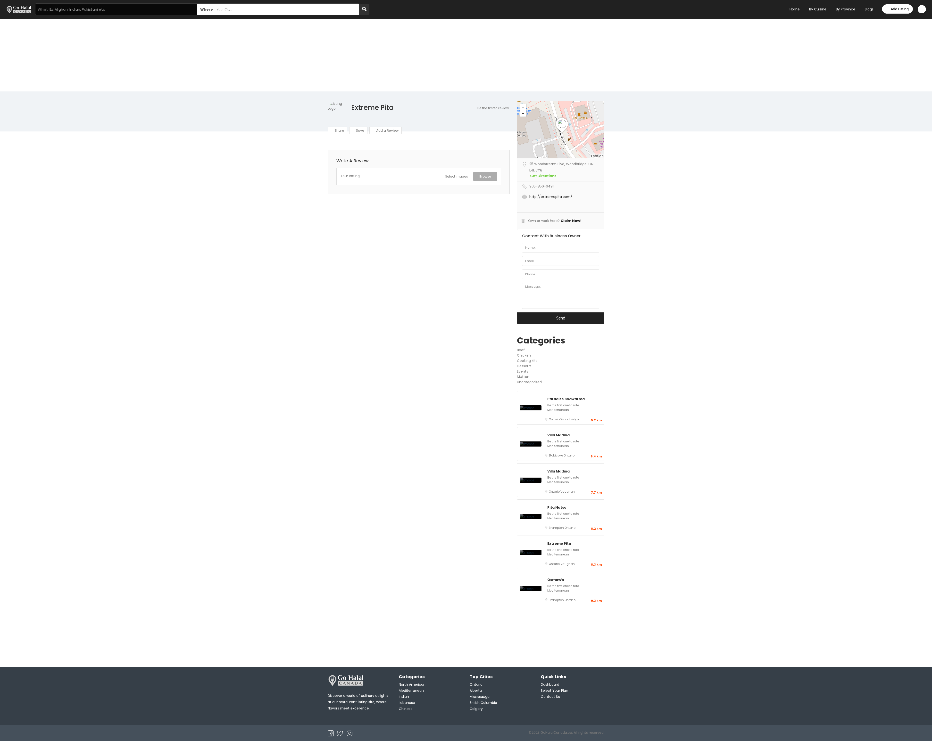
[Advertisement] (466, 55)
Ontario (554, 419)
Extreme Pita (559, 543)
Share (338, 130)
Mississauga (480, 696)
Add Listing (900, 9)
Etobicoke (556, 455)
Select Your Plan (554, 690)
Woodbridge (569, 419)
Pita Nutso (556, 507)
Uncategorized (529, 382)
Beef (521, 350)
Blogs (869, 9)
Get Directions (543, 175)
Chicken (524, 355)
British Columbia (483, 702)
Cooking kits (527, 360)
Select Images (456, 176)
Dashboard (550, 684)
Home (795, 9)
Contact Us (550, 696)
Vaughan (567, 491)
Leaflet (597, 156)
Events (522, 371)
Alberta (476, 690)
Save (359, 130)
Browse (485, 176)
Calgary (476, 708)
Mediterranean (558, 410)
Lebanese (407, 702)
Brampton (557, 528)
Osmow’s (555, 579)
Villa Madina (558, 435)
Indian (404, 696)
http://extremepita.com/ (550, 196)
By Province (845, 9)
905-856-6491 (541, 186)
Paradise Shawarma (566, 399)
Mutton (523, 376)
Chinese (406, 708)
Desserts (524, 366)
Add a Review (387, 130)
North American (412, 684)
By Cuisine (817, 9)
